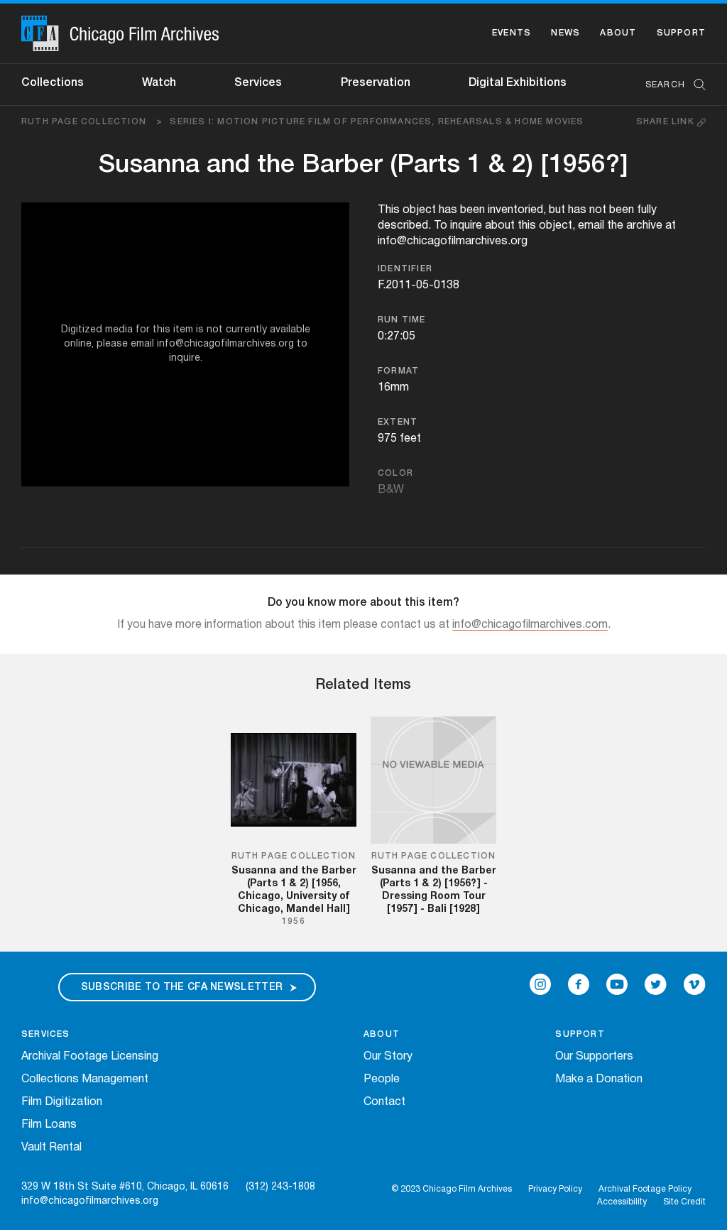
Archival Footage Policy (645, 1189)
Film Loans (49, 1125)
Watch (159, 83)
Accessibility (622, 1202)
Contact (384, 1102)
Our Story (388, 1057)
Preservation (375, 83)
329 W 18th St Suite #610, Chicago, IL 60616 (125, 1187)
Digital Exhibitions (518, 83)
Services (258, 83)
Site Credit (684, 1202)
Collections (52, 83)
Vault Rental (51, 1148)
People (382, 1079)
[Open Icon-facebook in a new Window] (578, 984)
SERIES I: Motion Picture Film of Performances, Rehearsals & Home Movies (377, 122)
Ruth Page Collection (92, 122)
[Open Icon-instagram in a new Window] (540, 984)
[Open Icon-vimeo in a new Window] (695, 984)
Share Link (666, 122)
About (618, 33)
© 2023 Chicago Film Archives (451, 1189)
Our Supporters (594, 1057)
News (565, 33)
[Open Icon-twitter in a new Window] (656, 984)
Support (681, 33)
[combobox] (668, 85)
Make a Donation (599, 1079)
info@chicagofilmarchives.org (89, 1201)
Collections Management (84, 1079)
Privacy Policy (555, 1189)
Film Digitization (61, 1102)
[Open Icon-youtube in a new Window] (617, 984)
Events (511, 33)
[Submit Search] (695, 85)
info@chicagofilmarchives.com (530, 625)
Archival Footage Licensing (89, 1057)
